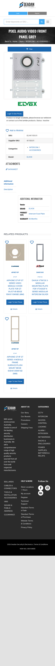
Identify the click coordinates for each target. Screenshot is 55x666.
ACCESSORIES (35, 150)
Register (37, 13)
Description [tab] (8, 189)
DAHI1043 (40, 272)
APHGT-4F (15, 349)
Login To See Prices (14, 114)
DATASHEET (13, 169)
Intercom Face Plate (37, 214)
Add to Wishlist (16, 130)
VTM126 (39, 277)
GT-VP (15, 277)
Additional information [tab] (8, 182)
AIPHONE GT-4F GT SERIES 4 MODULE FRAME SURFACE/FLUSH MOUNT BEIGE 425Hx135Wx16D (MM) (15, 365)
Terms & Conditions (41, 544)
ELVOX (29, 157)
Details (15, 309)
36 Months (33, 219)
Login (17, 13)
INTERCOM (33, 147)
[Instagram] (47, 487)
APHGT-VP (15, 272)
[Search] (41, 21)
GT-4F (15, 353)
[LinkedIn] (40, 493)
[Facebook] (40, 487)
